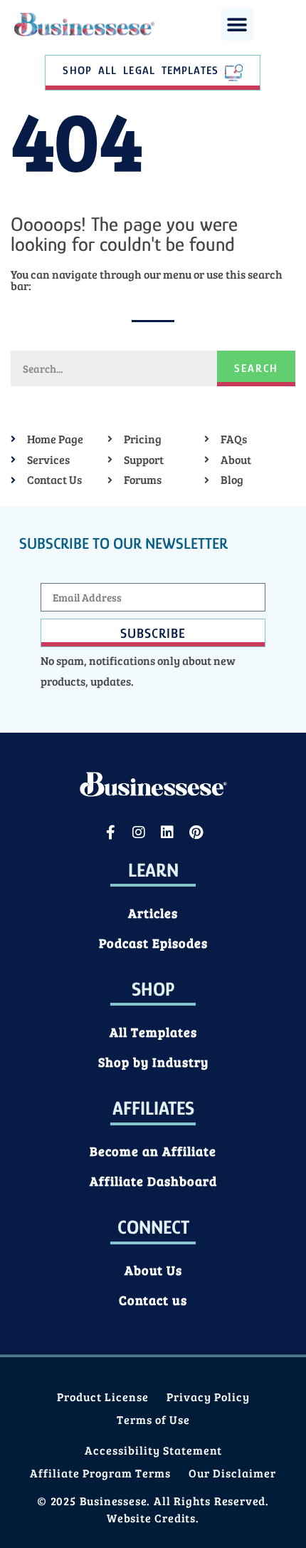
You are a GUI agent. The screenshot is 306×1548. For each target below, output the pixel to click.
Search (256, 368)
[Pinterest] (195, 832)
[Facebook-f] (110, 832)
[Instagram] (139, 832)
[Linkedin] (167, 832)
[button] (237, 25)
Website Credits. (153, 1517)
